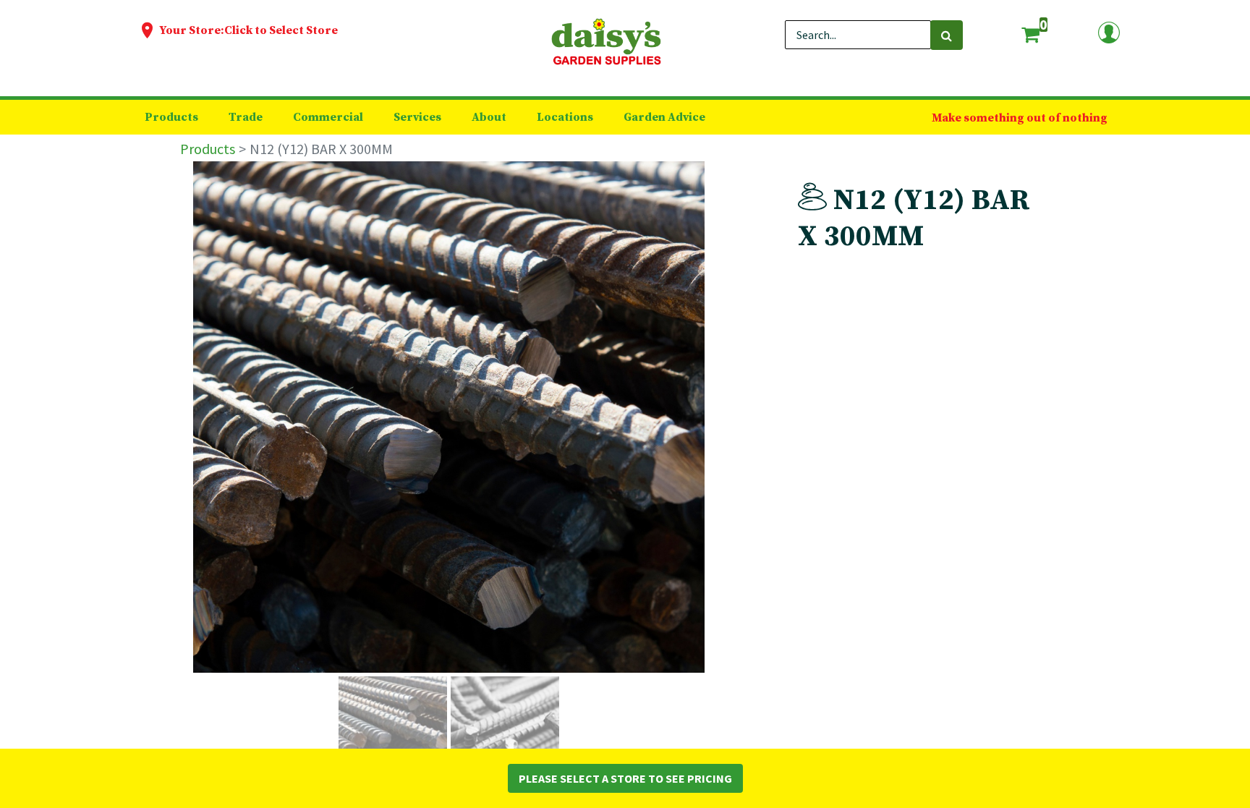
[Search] (946, 35)
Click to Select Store (281, 30)
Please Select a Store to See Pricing (625, 778)
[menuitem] (171, 117)
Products (207, 149)
